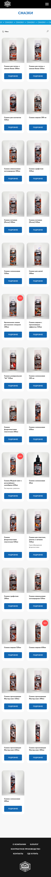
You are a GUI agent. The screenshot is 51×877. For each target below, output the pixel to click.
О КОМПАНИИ (19, 844)
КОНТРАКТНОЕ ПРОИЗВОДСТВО (25, 849)
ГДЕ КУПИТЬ (32, 854)
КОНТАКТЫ (18, 854)
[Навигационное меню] (47, 4)
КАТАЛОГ (34, 844)
